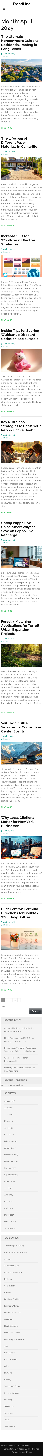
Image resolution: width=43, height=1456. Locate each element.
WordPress (26, 1452)
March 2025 (9, 1215)
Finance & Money (11, 1306)
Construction (9, 1286)
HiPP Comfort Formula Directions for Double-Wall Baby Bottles (19, 913)
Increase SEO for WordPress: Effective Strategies (18, 240)
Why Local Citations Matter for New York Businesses (17, 822)
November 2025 (11, 1161)
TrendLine (21, 4)
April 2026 (8, 1128)
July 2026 (8, 1108)
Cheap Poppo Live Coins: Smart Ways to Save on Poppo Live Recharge (18, 529)
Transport (8, 1413)
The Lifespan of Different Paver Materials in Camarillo (19, 142)
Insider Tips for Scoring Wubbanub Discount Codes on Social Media (20, 335)
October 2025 (10, 1168)
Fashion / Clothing (12, 1299)
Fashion (7, 1292)
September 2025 (11, 1175)
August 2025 (9, 1181)
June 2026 (8, 1114)
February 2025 (10, 1222)
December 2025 (11, 1155)
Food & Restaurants (12, 1313)
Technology (9, 1406)
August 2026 (9, 1101)
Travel (7, 1420)
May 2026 (8, 1121)
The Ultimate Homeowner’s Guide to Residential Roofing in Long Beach (20, 43)
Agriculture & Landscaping (15, 1252)
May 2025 (8, 1201)
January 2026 (10, 1148)
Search (4, 1006)
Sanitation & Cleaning (13, 1386)
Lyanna (6, 56)
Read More (6, 128)
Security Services (11, 1393)
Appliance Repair (11, 1266)
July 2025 (8, 1188)
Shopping (8, 1400)
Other (6, 1366)
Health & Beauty (11, 1326)
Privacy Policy (23, 1446)
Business (8, 1279)
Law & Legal (9, 1353)
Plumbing (8, 1373)
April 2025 (8, 1208)
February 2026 (10, 1141)
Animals (7, 1259)
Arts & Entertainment (13, 1272)
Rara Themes (33, 1449)
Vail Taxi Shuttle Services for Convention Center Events (21, 727)
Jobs (6, 1346)
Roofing (7, 1379)
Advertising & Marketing (14, 1246)
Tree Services (10, 1426)
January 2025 (9, 1228)
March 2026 (9, 1135)
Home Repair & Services (14, 1339)
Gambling (8, 1319)
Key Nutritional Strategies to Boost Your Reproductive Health (21, 426)
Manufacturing (10, 1359)
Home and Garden (12, 1333)
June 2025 (8, 1195)
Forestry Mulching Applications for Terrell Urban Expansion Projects (20, 627)
